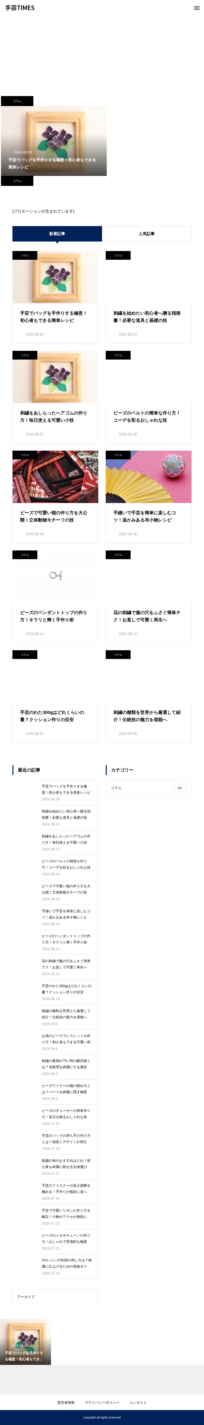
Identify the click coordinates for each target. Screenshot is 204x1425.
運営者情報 (66, 1403)
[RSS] (8, 1417)
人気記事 (147, 234)
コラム (17, 101)
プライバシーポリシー (102, 1403)
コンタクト (138, 1403)
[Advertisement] (102, 52)
